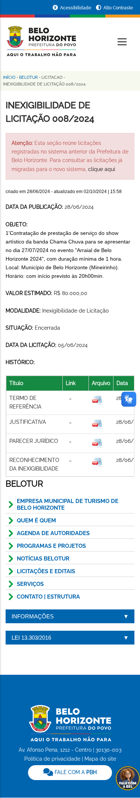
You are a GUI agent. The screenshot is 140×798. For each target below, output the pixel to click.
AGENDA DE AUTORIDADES (53, 533)
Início (9, 77)
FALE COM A (75, 772)
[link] (70, 772)
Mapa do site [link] (100, 759)
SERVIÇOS (30, 584)
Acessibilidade (76, 7)
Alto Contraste (118, 7)
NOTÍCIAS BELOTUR (43, 558)
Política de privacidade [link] (52, 759)
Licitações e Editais (46, 571)
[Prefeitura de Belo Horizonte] (41, 36)
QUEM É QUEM (36, 520)
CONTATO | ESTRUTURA (48, 596)
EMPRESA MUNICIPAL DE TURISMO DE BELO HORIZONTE (67, 504)
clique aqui (101, 169)
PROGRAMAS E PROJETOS (51, 546)
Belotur (28, 77)
